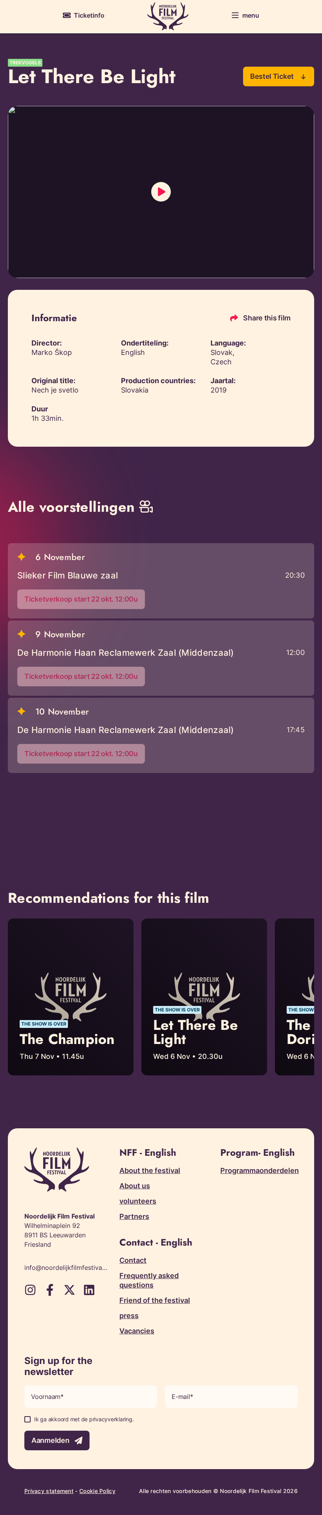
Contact (132, 1260)
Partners (134, 1216)
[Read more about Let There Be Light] (204, 996)
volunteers (137, 1201)
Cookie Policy (97, 1491)
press (129, 1315)
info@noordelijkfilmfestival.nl (66, 1267)
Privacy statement (48, 1491)
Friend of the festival (154, 1300)
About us (134, 1186)
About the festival (149, 1170)
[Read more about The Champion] (71, 996)
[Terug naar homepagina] (167, 16)
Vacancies (136, 1331)
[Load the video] (161, 192)
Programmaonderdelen (259, 1170)
